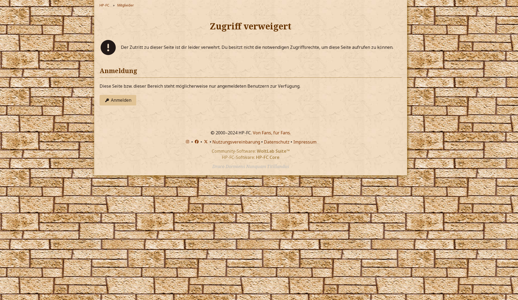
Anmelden (121, 100)
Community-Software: (251, 151)
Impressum (304, 142)
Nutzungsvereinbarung (236, 142)
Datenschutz (276, 142)
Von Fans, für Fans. (272, 133)
